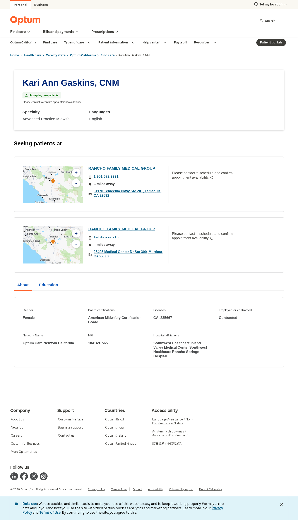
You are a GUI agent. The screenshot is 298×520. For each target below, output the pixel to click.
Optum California (83, 55)
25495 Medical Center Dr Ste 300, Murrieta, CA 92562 (128, 254)
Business (41, 5)
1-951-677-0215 (106, 237)
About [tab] (23, 285)
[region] (53, 184)
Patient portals (271, 42)
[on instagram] (44, 476)
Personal (20, 5)
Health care (32, 55)
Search (270, 21)
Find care (108, 55)
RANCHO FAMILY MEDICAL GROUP (121, 168)
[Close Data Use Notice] (281, 504)
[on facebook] (24, 476)
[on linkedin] (14, 476)
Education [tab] (48, 285)
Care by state (55, 55)
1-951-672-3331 (106, 176)
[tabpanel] (149, 332)
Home (14, 55)
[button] (53, 182)
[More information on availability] (212, 177)
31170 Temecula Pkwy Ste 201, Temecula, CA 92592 (127, 193)
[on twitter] (34, 476)
